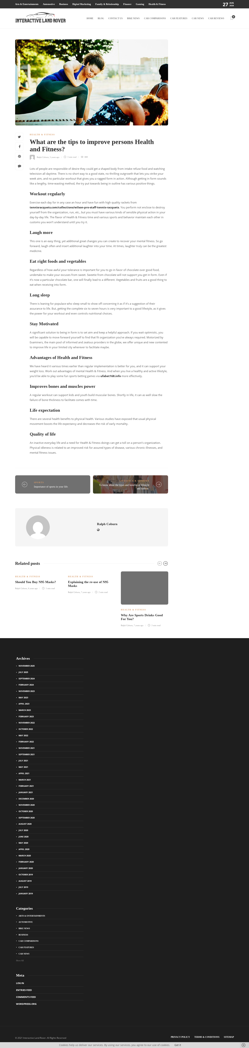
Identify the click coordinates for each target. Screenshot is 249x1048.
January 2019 (26, 893)
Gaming (140, 4)
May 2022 (23, 735)
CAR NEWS (198, 18)
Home (90, 18)
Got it (177, 1045)
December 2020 (26, 798)
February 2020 (26, 861)
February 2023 (26, 716)
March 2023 (25, 710)
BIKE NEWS (133, 18)
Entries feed (24, 990)
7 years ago (86, 592)
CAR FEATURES (178, 18)
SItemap (229, 1037)
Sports (39, 482)
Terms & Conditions (206, 1037)
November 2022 (27, 722)
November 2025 (27, 665)
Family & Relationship (107, 4)
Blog (101, 18)
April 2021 (24, 773)
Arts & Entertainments (26, 4)
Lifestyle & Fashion (134, 481)
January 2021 (26, 792)
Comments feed (26, 997)
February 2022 (26, 741)
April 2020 (24, 849)
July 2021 (23, 760)
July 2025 (23, 672)
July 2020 (23, 830)
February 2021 (26, 786)
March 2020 (25, 855)
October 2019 (26, 874)
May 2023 (23, 697)
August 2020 (25, 823)
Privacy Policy (180, 1037)
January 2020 (26, 868)
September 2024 (27, 678)
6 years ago (33, 588)
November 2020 (27, 805)
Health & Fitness (157, 4)
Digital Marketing (81, 4)
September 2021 (27, 754)
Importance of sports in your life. (51, 486)
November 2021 (27, 748)
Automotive (49, 4)
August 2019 (25, 881)
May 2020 (23, 842)
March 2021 (25, 779)
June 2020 (23, 836)
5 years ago (54, 157)
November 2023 (27, 691)
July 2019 (23, 887)
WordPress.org (26, 1004)
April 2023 (24, 703)
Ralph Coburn (43, 157)
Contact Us (115, 18)
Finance (127, 4)
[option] (38, 580)
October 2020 (26, 811)
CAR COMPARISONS (155, 18)
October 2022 (26, 729)
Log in (20, 983)
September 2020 (27, 817)
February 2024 (26, 684)
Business (63, 4)
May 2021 (23, 767)
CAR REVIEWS (216, 18)
